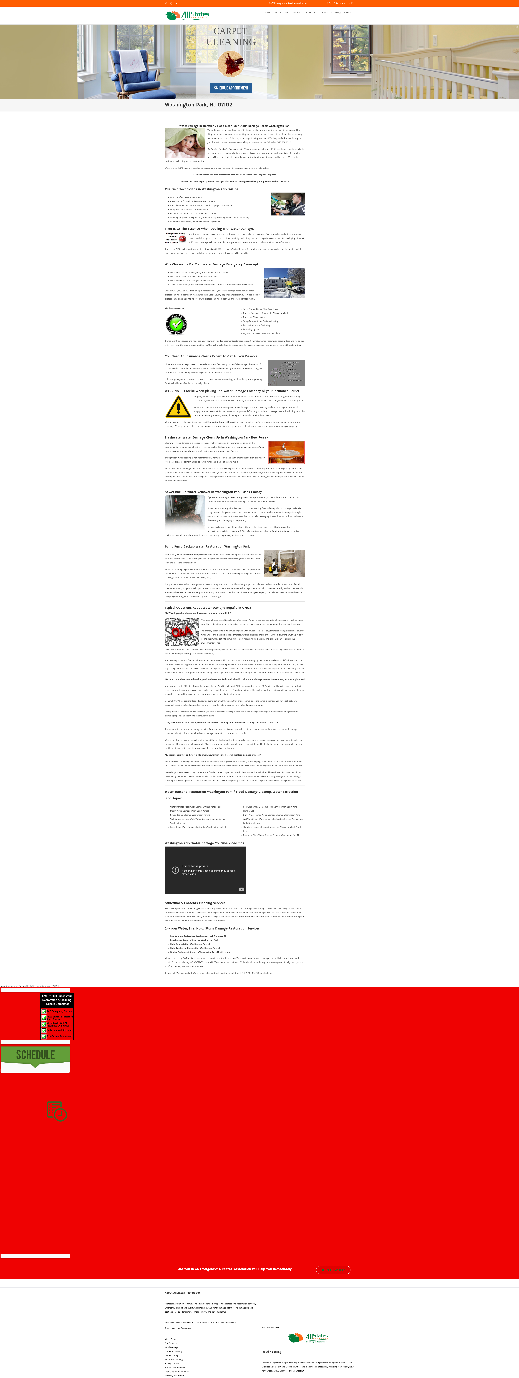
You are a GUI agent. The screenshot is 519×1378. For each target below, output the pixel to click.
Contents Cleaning (173, 1351)
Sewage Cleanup (172, 1363)
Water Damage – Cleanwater (222, 181)
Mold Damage (171, 1347)
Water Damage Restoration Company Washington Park (195, 806)
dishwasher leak (195, 451)
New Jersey (225, 958)
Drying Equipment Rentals (177, 1371)
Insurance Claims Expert (193, 181)
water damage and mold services (192, 284)
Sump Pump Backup (269, 181)
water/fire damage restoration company (200, 908)
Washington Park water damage (284, 138)
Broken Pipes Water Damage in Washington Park (265, 313)
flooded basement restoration (230, 340)
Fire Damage (171, 1343)
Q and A (285, 181)
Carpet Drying (171, 1355)
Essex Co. (188, 772)
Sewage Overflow (248, 181)
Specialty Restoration (174, 1375)
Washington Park (214, 686)
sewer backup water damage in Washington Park (252, 497)
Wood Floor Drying (174, 1359)
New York (236, 958)
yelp (224, 167)
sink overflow (249, 447)
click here (267, 973)
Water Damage (172, 1339)
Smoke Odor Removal (175, 1367)
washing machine (226, 451)
